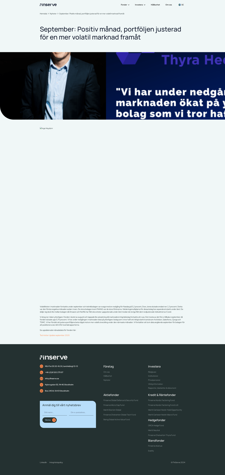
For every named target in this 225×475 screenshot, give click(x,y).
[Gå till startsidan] (48, 5)
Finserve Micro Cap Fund (113, 405)
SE (182, 5)
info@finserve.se (52, 378)
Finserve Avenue (155, 446)
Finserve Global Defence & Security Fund (120, 400)
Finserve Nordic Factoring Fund (161, 400)
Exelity (151, 451)
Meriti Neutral (154, 430)
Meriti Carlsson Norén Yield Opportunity (165, 410)
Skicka (48, 420)
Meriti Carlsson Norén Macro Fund (162, 415)
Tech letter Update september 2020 (55, 335)
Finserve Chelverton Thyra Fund (161, 435)
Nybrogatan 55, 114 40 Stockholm (59, 384)
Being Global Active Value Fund (116, 419)
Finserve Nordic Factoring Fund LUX (163, 405)
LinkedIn (43, 462)
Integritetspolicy (56, 462)
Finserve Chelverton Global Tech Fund (119, 415)
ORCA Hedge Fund (156, 425)
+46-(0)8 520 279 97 (54, 372)
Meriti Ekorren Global (112, 410)
